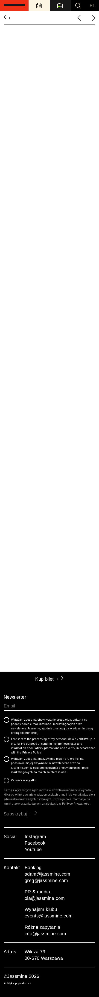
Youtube (33, 849)
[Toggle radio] (60, 5)
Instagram (35, 836)
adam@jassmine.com (47, 874)
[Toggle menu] (14, 5)
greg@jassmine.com (46, 880)
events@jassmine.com (50, 915)
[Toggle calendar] (39, 5)
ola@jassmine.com (45, 898)
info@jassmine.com (45, 933)
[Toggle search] (78, 5)
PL (92, 5)
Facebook (35, 843)
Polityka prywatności (17, 983)
